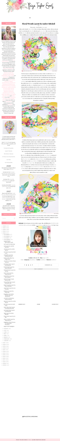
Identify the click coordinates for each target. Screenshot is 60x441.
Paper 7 (53, 73)
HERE (8, 176)
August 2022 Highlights (9, 326)
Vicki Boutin (8, 197)
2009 (4, 363)
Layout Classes (8, 151)
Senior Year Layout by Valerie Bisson (8, 274)
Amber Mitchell (31, 29)
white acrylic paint (27, 225)
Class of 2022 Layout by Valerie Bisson (9, 320)
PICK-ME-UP (11, 93)
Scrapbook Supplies (8, 148)
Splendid (31, 31)
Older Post (55, 304)
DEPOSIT (11, 169)
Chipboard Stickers (40, 159)
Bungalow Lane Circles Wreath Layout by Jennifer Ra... (9, 295)
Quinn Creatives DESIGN (38, 439)
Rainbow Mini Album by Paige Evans (9, 258)
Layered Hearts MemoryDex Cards (8, 242)
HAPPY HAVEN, (11, 80)
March (6, 337)
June (5, 332)
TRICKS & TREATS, (8, 81)
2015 (4, 353)
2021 (4, 342)
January (6, 340)
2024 (4, 229)
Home (38, 304)
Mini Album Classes (8, 153)
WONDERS (12, 87)
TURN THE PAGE (5, 94)
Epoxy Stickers (34, 161)
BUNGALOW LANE (6, 87)
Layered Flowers (39, 225)
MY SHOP (10, 104)
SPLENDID (53, 223)
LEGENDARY (5, 77)
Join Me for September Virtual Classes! (9, 299)
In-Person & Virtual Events (8, 156)
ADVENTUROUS (5, 82)
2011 (4, 359)
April (5, 335)
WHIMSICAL (5, 93)
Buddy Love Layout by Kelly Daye (9, 292)
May (5, 333)
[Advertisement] (9, 390)
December (7, 234)
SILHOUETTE (8, 101)
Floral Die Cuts (26, 159)
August (6, 328)
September (7, 239)
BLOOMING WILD (10, 84)
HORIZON (11, 91)
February (7, 338)
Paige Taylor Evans (21, 439)
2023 (4, 231)
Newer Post (22, 304)
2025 (4, 227)
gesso (31, 83)
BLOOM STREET (7, 90)
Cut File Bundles (8, 162)
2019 (4, 346)
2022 (4, 232)
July (5, 330)
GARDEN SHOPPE (6, 85)
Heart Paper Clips (30, 162)
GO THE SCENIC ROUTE (8, 88)
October (6, 237)
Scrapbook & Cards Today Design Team (9, 99)
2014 (4, 354)
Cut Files (9, 159)
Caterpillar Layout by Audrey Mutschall (8, 255)
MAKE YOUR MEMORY (8, 68)
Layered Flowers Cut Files (37, 166)
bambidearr (43, 259)
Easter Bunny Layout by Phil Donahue (9, 277)
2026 (4, 226)
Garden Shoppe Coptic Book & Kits (9, 280)
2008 (4, 365)
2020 (4, 344)
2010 (4, 361)
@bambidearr (32, 259)
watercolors (42, 31)
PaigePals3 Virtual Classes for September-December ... (9, 323)
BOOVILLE (6, 72)
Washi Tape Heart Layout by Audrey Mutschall (9, 308)
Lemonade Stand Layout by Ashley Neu (9, 311)
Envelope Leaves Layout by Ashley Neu (9, 264)
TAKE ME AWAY (5, 95)
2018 (4, 348)
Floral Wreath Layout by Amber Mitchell (9, 267)
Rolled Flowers (48, 225)
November (7, 236)
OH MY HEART (12, 94)
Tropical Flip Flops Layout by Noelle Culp (9, 283)
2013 (4, 356)
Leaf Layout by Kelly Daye (9, 244)
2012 (4, 358)
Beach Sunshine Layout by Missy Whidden (9, 286)
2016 (4, 351)
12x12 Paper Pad (47, 155)
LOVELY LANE (10, 75)
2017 (4, 349)
